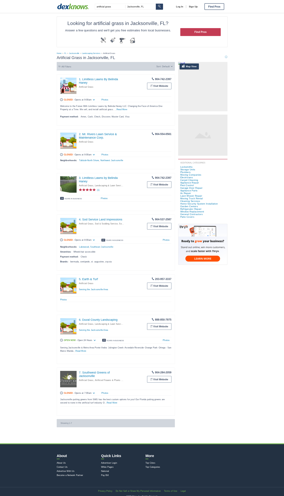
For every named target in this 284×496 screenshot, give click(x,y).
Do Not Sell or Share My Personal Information (138, 491)
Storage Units (187, 169)
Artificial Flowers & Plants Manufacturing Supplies (119, 380)
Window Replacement (192, 211)
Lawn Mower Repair (191, 195)
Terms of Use (170, 491)
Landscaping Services (91, 53)
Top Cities (150, 463)
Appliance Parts (189, 190)
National (105, 471)
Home (59, 53)
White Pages (107, 467)
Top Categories (152, 467)
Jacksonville (74, 53)
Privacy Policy (105, 491)
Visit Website (160, 86)
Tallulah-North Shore (89, 160)
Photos (104, 99)
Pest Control (187, 185)
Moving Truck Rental (191, 198)
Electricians (186, 177)
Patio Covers (187, 217)
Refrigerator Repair (191, 209)
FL (65, 53)
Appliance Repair (189, 182)
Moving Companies (190, 174)
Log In (179, 6)
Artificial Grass (86, 87)
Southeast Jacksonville (101, 247)
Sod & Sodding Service (106, 223)
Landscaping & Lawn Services (109, 185)
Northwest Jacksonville (111, 160)
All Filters (66, 66)
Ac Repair (185, 193)
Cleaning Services (190, 201)
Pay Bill (105, 475)
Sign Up (193, 6)
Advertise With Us (65, 471)
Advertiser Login (109, 463)
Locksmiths (186, 167)
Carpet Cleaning (189, 180)
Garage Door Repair (191, 188)
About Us (61, 463)
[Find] (159, 7)
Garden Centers (189, 206)
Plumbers (185, 172)
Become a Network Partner (70, 475)
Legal (183, 491)
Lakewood (84, 247)
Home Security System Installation (199, 203)
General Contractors (191, 214)
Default (166, 66)
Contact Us (62, 467)
